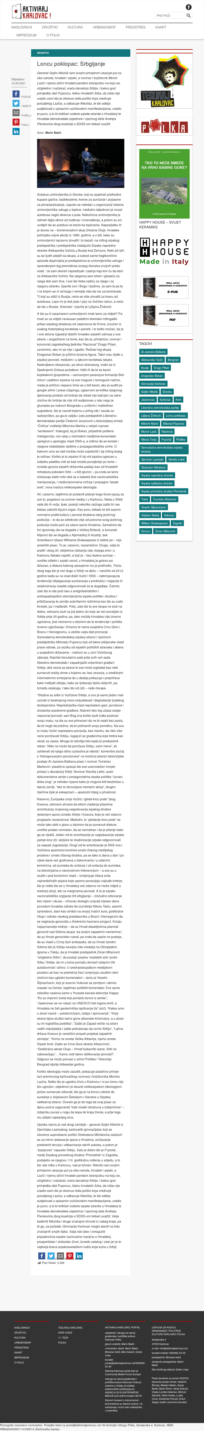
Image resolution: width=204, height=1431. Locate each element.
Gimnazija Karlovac (153, 384)
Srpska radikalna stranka (157, 483)
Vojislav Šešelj (150, 515)
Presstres (135, 27)
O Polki (53, 34)
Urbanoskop (104, 27)
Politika (180, 439)
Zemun (145, 531)
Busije (145, 368)
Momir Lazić (149, 431)
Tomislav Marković (164, 499)
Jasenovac (148, 400)
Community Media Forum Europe (123, 1374)
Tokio (144, 499)
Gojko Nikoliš (149, 392)
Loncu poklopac (176, 415)
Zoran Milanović (165, 531)
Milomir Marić (149, 423)
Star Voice (65, 1332)
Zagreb (177, 523)
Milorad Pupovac (173, 423)
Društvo (50, 27)
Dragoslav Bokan (152, 376)
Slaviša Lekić (176, 459)
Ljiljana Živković (151, 415)
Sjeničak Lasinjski (152, 459)
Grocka (167, 392)
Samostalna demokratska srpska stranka (161, 449)
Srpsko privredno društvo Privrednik (163, 491)
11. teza (63, 1337)
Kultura (75, 27)
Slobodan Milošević (153, 467)
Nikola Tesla (149, 439)
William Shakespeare (154, 523)
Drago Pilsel (161, 368)
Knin (178, 400)
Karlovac (165, 400)
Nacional (167, 431)
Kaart (160, 27)
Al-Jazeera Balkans (153, 352)
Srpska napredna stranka (157, 475)
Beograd (173, 360)
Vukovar (169, 515)
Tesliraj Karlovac (70, 1327)
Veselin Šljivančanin (153, 507)
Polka (62, 1342)
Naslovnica (21, 27)
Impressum (26, 34)
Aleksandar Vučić (152, 360)
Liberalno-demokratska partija (160, 408)
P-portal (166, 439)
